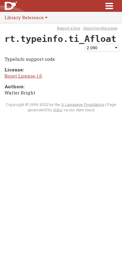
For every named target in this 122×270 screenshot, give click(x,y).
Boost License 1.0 (23, 76)
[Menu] (109, 6)
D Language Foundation (82, 104)
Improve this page (100, 28)
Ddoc (58, 109)
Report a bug (68, 28)
